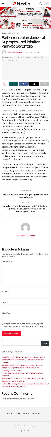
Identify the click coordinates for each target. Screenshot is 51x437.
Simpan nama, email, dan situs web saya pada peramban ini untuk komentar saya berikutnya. (23, 325)
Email (5, 302)
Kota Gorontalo (13, 33)
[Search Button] (40, 3)
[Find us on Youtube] (28, 430)
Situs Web (6, 313)
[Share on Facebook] (24, 84)
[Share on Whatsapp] (13, 84)
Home (4, 33)
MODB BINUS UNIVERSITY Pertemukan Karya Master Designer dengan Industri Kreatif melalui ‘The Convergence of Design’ (22, 368)
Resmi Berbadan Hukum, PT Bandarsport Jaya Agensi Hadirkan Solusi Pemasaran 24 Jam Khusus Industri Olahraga (23, 360)
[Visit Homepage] (21, 3)
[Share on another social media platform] (44, 84)
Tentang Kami (37, 413)
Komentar (7, 261)
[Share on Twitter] (34, 84)
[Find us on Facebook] (21, 430)
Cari (3, 339)
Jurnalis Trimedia (15, 52)
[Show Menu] (3, 3)
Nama (5, 291)
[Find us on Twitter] (24, 430)
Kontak (17, 413)
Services (26, 413)
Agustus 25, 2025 (32, 52)
